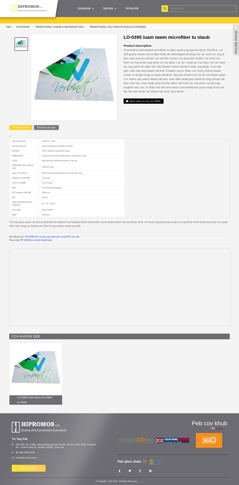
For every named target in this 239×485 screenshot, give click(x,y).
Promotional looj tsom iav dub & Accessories (118, 26)
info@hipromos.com (26, 457)
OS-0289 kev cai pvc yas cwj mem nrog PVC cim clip (52, 236)
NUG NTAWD (28, 468)
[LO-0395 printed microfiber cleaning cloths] (35, 369)
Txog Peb (108, 8)
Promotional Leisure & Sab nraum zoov (59, 26)
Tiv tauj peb (132, 8)
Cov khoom (84, 8)
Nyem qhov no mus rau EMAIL (145, 101)
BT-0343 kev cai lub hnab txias (36, 240)
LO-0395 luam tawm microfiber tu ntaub (35, 400)
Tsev (8, 26)
